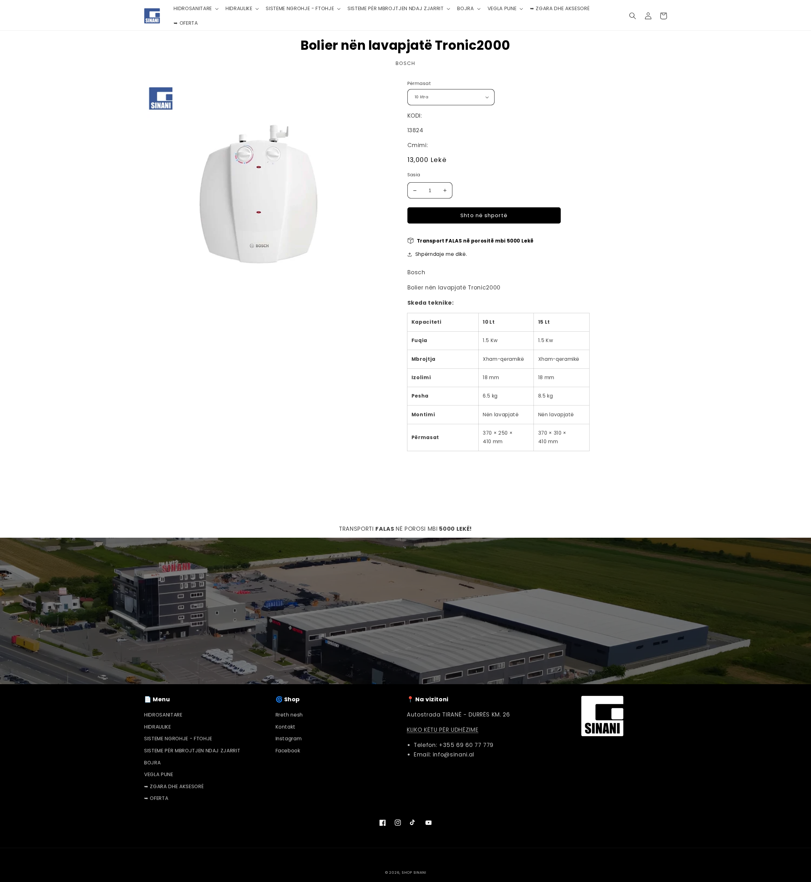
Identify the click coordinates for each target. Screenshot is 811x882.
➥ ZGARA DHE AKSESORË (174, 786)
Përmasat (419, 83)
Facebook (288, 750)
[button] (195, 8)
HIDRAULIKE (157, 726)
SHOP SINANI (414, 872)
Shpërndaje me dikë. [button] (441, 254)
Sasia (413, 175)
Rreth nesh (289, 714)
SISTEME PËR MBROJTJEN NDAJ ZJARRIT (192, 750)
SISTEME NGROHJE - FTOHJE (178, 738)
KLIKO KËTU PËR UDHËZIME (442, 730)
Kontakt (286, 726)
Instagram (289, 738)
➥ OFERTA (156, 798)
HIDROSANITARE (163, 714)
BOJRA (152, 762)
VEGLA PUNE (158, 774)
